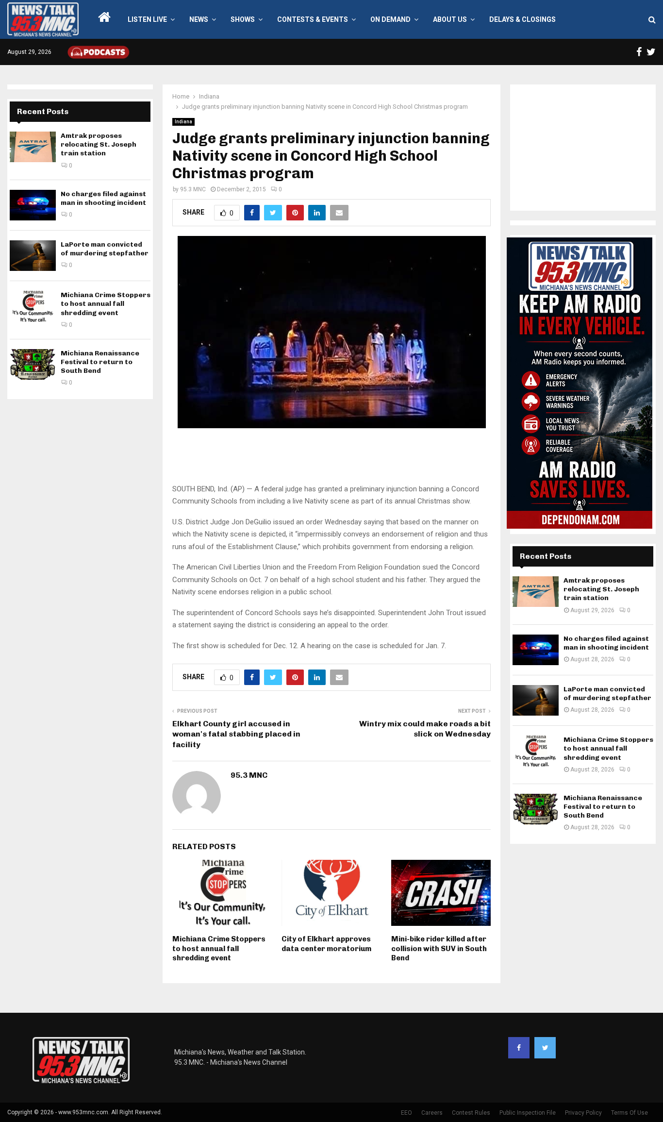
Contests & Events (312, 19)
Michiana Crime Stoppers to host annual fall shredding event (218, 948)
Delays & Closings (522, 19)
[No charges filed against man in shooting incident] (33, 205)
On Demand (390, 19)
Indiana (183, 121)
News (198, 19)
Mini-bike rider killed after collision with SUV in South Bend (439, 948)
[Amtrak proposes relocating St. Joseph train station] (33, 147)
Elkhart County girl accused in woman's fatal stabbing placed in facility (236, 734)
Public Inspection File (527, 1112)
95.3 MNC (193, 189)
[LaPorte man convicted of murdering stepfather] (33, 255)
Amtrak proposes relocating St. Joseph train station (98, 144)
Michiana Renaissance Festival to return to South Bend (100, 362)
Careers (432, 1112)
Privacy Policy (583, 1112)
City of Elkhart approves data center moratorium (326, 944)
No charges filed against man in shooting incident (103, 198)
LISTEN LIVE (147, 19)
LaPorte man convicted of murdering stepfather (105, 248)
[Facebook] (519, 1047)
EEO (406, 1112)
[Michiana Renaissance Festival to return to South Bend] (33, 364)
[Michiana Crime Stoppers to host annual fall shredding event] (33, 306)
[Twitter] (545, 1047)
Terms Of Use (629, 1112)
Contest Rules (471, 1112)
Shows (243, 19)
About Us (450, 19)
